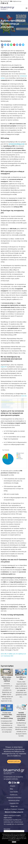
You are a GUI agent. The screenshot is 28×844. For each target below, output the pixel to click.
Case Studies (14, 792)
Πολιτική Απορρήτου (11, 837)
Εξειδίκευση (13, 794)
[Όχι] (26, 838)
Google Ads (14, 806)
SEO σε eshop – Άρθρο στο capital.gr (7, 679)
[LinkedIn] (8, 45)
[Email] (2, 47)
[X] (5, 45)
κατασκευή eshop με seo (16, 144)
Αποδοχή (14, 842)
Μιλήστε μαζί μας (14, 761)
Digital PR (3, 367)
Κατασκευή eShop (14, 800)
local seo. (24, 396)
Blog (11, 789)
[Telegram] (17, 45)
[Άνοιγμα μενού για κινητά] (26, 8)
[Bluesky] (23, 45)
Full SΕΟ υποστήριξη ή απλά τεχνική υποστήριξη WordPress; (21, 716)
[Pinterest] (14, 45)
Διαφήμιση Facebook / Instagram (14, 809)
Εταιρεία (12, 786)
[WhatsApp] (11, 45)
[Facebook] (2, 45)
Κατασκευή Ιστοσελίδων (14, 797)
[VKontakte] (20, 45)
